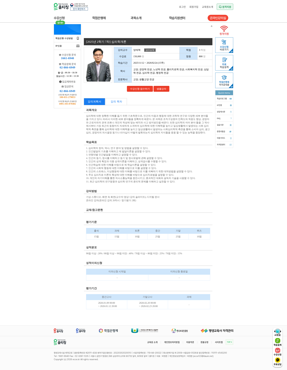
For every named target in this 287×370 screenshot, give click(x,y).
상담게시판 (221, 111)
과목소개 (136, 18)
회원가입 (193, 7)
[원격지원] (224, 35)
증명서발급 (221, 131)
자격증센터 (221, 144)
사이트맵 (219, 342)
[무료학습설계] (224, 69)
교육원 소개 (152, 342)
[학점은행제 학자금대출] (224, 87)
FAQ (218, 118)
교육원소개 (207, 7)
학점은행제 (99, 18)
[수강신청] (224, 51)
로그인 (182, 7)
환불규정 (204, 342)
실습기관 (220, 125)
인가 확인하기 (79, 8)
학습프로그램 (222, 98)
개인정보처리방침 (172, 342)
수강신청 (59, 18)
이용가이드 (221, 138)
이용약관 (190, 342)
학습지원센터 (177, 18)
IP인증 (219, 105)
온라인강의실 (218, 18)
